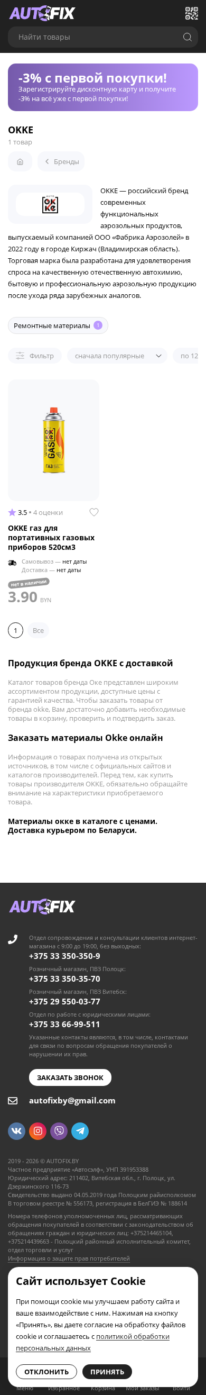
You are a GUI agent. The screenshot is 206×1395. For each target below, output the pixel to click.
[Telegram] (80, 1131)
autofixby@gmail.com (72, 1100)
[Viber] (59, 1131)
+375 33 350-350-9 (64, 955)
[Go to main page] (42, 13)
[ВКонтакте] (16, 1131)
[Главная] (20, 161)
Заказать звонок (70, 1077)
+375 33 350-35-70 (64, 978)
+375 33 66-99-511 (64, 1024)
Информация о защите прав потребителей (69, 1258)
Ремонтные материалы (57, 325)
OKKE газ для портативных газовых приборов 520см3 (51, 537)
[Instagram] (37, 1131)
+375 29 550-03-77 (64, 1001)
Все (38, 630)
